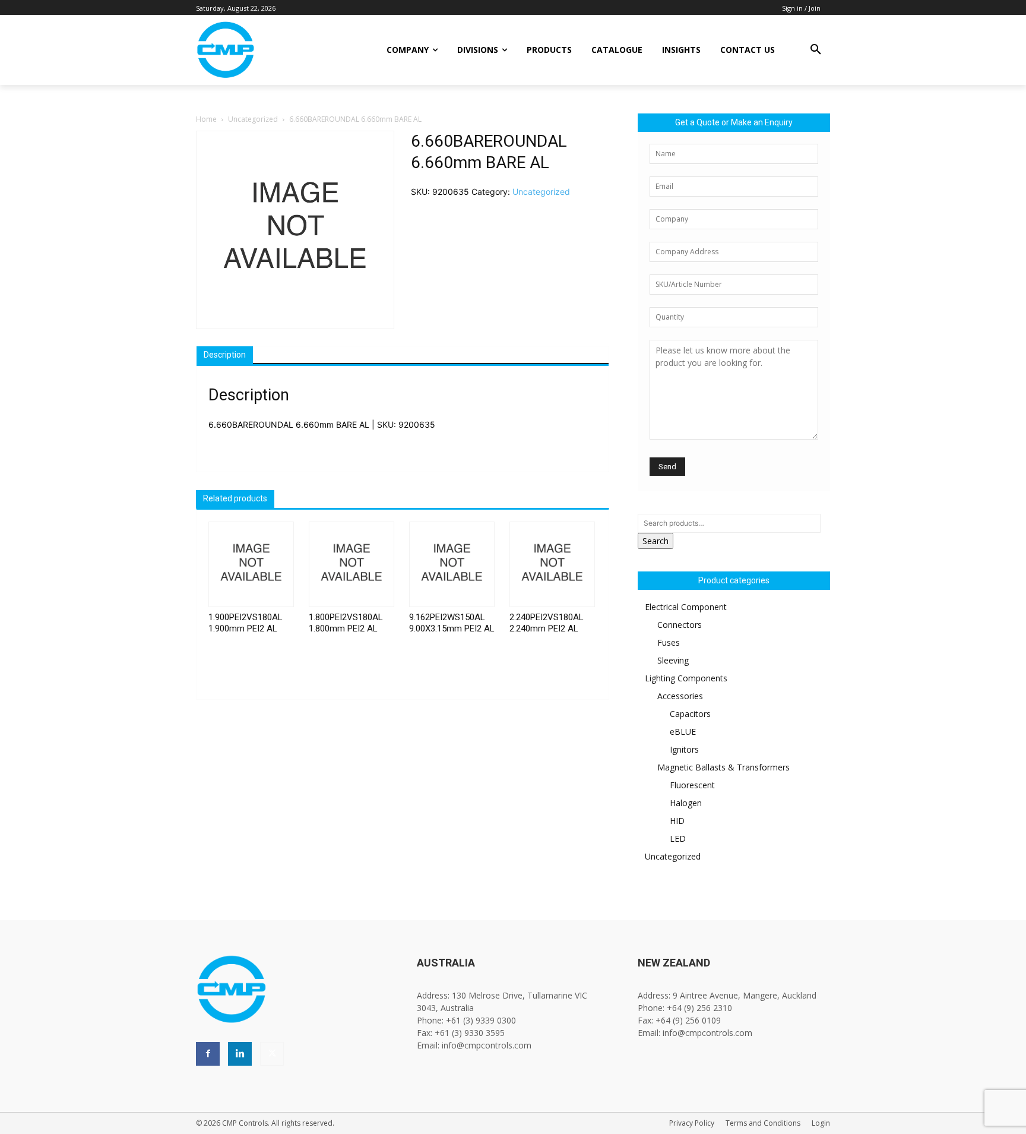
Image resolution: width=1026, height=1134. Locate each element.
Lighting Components (686, 678)
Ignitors (684, 749)
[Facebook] (208, 1054)
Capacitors (690, 713)
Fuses (668, 642)
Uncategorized (253, 119)
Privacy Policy (691, 1123)
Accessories (680, 696)
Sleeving (673, 660)
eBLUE (683, 731)
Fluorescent (692, 785)
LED (678, 838)
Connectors (679, 624)
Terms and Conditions (763, 1123)
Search (655, 541)
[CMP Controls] (265, 50)
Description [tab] (225, 354)
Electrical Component (686, 606)
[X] (272, 1054)
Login (821, 1123)
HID (677, 820)
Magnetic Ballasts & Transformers (723, 767)
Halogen (686, 802)
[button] (816, 50)
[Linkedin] (240, 1054)
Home (206, 119)
